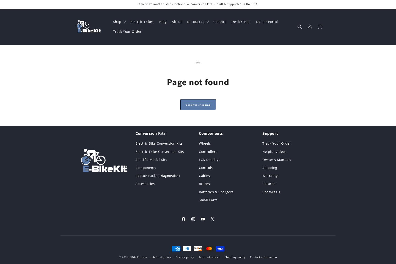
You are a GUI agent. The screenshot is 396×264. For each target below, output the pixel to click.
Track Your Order (276, 143)
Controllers (208, 151)
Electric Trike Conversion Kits (159, 151)
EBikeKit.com (138, 257)
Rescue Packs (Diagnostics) (157, 175)
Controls (206, 167)
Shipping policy (235, 257)
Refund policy (161, 257)
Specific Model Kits (151, 159)
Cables (204, 175)
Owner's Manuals (276, 159)
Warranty (270, 175)
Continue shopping (198, 104)
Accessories (145, 184)
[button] (119, 22)
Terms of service (209, 257)
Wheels (205, 143)
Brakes (204, 184)
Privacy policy (185, 257)
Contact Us (271, 192)
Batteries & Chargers (216, 192)
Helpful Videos (274, 151)
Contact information (263, 257)
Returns (268, 184)
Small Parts (208, 200)
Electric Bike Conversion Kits (159, 143)
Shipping (269, 167)
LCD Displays (209, 159)
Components (145, 167)
